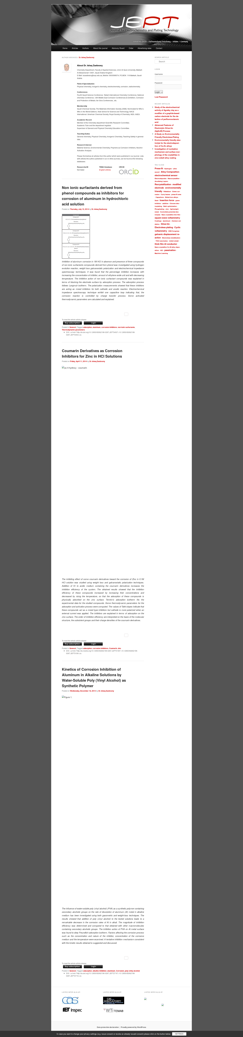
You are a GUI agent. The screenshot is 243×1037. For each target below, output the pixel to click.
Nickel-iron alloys (171, 197)
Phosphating (159, 209)
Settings (179, 1034)
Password (158, 83)
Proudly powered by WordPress (133, 1027)
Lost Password (161, 97)
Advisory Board (118, 48)
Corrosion (120, 971)
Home (65, 48)
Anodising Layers (161, 181)
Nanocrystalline (173, 178)
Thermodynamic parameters (73, 329)
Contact (159, 48)
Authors (85, 48)
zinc (119, 648)
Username (159, 74)
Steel (156, 200)
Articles (75, 48)
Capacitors (160, 197)
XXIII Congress (173, 231)
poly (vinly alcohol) (132, 971)
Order (131, 48)
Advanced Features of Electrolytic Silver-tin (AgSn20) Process (164, 128)
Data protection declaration (108, 1027)
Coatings (158, 221)
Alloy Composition (170, 171)
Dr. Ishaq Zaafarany (86, 57)
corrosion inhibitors (109, 327)
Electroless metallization (171, 238)
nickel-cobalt (174, 241)
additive (165, 203)
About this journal (100, 48)
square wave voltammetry (167, 217)
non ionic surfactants (126, 327)
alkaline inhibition (99, 971)
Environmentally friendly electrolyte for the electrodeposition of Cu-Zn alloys (168, 143)
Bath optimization (170, 206)
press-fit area (176, 194)
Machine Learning (161, 253)
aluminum (97, 327)
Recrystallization (163, 184)
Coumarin (113, 648)
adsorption (87, 327)
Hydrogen (168, 169)
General (72, 327)
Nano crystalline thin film (171, 215)
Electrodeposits (160, 178)
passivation (170, 250)
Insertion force (167, 200)
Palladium (167, 191)
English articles (105, 170)
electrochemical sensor (166, 175)
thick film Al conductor (166, 243)
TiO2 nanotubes (162, 241)
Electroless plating (164, 227)
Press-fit (159, 168)
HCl (161, 250)
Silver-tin (165, 223)
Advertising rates (144, 48)
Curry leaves (165, 194)
